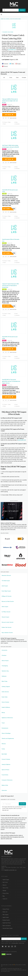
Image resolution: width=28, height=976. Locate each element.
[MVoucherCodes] (14, 4)
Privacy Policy (6, 893)
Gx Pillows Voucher (6, 611)
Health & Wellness (6, 707)
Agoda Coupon (6, 917)
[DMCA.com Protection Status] (6, 954)
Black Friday (4, 681)
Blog (3, 896)
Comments (17, 123)
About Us (4, 885)
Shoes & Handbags (6, 733)
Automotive (4, 790)
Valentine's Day (5, 671)
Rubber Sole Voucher (6, 627)
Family (3, 748)
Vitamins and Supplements (8, 738)
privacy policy (15, 943)
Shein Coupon (5, 606)
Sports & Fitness (5, 769)
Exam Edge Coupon (6, 591)
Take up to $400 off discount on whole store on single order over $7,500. (10, 100)
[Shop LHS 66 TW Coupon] (14, 25)
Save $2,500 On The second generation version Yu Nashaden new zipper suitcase (11, 381)
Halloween (4, 676)
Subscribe (22, 803)
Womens (4, 743)
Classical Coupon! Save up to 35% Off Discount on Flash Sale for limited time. (10, 285)
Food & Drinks (5, 774)
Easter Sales (4, 697)
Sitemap (4, 890)
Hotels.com (5, 911)
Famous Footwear (6, 759)
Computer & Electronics (7, 780)
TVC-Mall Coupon (6, 580)
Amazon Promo (6, 909)
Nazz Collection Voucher (7, 632)
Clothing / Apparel (6, 686)
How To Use (5, 882)
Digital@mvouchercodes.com (10, 870)
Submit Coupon (6, 879)
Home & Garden (5, 702)
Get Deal (8, 114)
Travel (3, 722)
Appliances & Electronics (7, 717)
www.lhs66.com (12, 49)
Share (16, 122)
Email (4, 123)
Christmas (4, 655)
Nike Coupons (5, 914)
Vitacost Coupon (5, 617)
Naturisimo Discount (6, 575)
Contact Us (5, 898)
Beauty (3, 712)
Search (22, 10)
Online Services (5, 691)
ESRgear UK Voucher (6, 596)
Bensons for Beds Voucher (8, 601)
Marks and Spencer (7, 925)
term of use (21, 943)
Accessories (4, 650)
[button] (5, 64)
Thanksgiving (5, 665)
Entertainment (5, 728)
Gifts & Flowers (5, 660)
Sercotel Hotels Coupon (7, 928)
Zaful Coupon (5, 585)
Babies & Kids (5, 785)
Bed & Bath (4, 754)
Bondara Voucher (6, 920)
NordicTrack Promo (7, 922)
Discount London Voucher (7, 622)
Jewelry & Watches (6, 764)
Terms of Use (5, 887)
